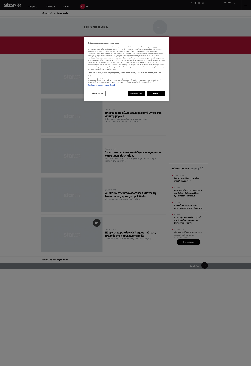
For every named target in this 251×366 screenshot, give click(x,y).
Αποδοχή (156, 93)
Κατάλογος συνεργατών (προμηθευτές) (101, 85)
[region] (126, 69)
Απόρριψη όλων (136, 93)
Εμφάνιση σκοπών (97, 93)
